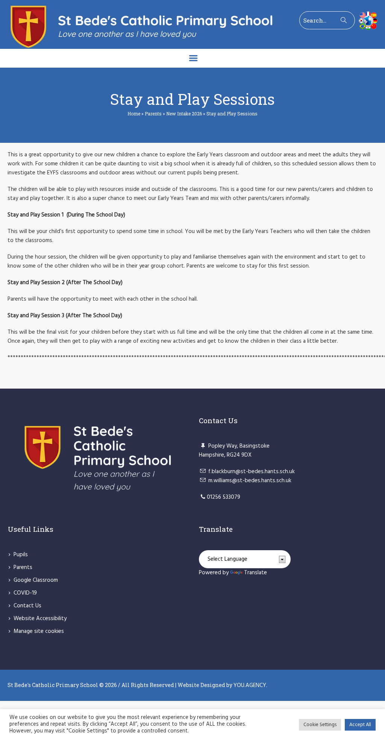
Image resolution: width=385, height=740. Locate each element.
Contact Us (27, 605)
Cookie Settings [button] (319, 725)
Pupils (21, 554)
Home (133, 113)
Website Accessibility (40, 618)
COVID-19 (25, 593)
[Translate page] (366, 20)
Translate (255, 572)
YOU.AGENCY (249, 685)
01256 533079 (223, 497)
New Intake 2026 (184, 113)
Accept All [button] (360, 725)
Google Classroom (36, 580)
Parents (153, 113)
